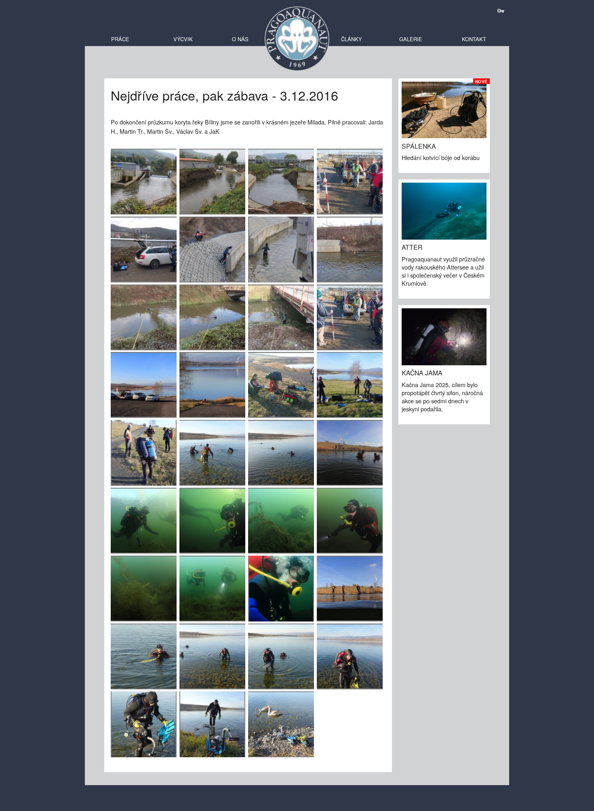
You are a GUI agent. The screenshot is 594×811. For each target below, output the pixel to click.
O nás (240, 39)
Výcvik (183, 39)
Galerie (410, 39)
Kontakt (474, 39)
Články (351, 39)
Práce (120, 39)
